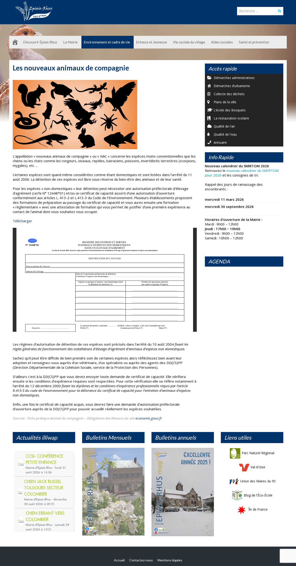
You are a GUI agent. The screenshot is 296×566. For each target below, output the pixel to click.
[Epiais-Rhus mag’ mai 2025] (113, 492)
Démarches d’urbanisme (232, 86)
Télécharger (22, 221)
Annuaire (220, 142)
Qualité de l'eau (225, 134)
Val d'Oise (258, 467)
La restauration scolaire (231, 118)
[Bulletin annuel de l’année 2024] (182, 492)
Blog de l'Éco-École (258, 495)
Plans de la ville (225, 102)
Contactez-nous (141, 560)
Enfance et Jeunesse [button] (151, 42)
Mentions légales (169, 560)
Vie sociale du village (189, 42)
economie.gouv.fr (149, 418)
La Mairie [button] (70, 42)
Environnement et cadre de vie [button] (107, 42)
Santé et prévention (254, 42)
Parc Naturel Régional (258, 453)
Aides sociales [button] (222, 42)
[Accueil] (15, 42)
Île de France (258, 509)
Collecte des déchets (229, 94)
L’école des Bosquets (230, 110)
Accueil (119, 560)
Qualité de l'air (224, 126)
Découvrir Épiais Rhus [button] (40, 42)
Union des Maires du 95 (258, 481)
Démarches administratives (234, 78)
